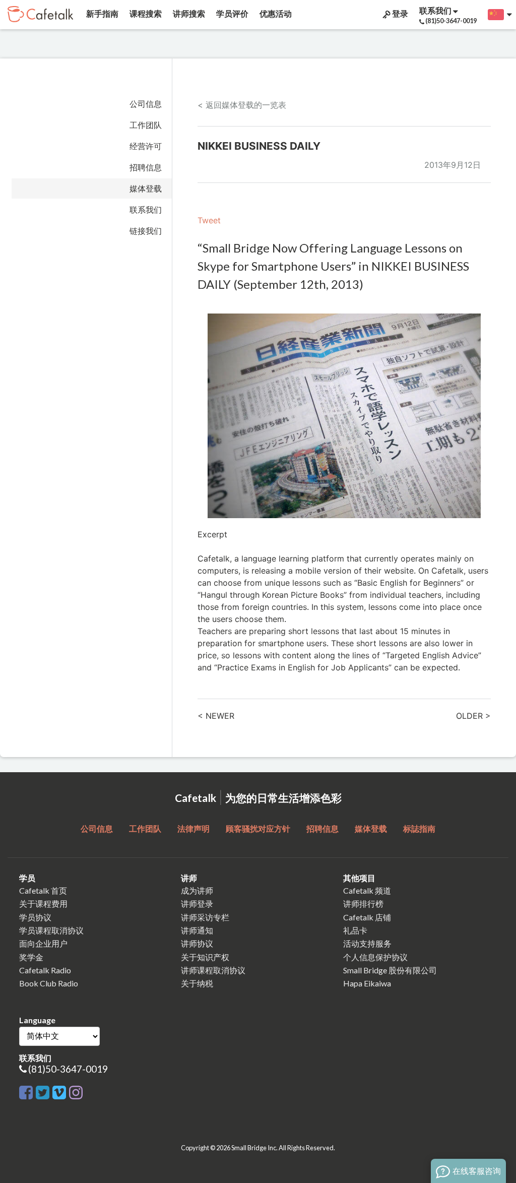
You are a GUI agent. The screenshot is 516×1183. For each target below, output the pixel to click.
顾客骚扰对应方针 (258, 828)
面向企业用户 (43, 943)
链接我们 (146, 231)
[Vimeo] (59, 1091)
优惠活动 (275, 13)
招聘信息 (146, 167)
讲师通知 (197, 930)
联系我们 (146, 210)
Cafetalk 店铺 (367, 917)
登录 (399, 13)
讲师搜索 (188, 13)
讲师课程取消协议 (213, 970)
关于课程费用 (43, 903)
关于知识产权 (205, 957)
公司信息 (146, 104)
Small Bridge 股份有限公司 (390, 970)
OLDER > (473, 716)
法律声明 (193, 828)
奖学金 (31, 957)
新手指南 (101, 13)
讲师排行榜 (363, 903)
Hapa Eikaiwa (367, 983)
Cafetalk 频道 (367, 890)
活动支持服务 (367, 943)
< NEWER (216, 716)
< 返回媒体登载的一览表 (242, 105)
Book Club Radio (48, 983)
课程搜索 (145, 13)
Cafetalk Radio (45, 970)
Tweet (209, 220)
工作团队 (146, 125)
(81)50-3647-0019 (68, 1069)
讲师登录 (197, 903)
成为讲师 (197, 890)
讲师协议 (197, 943)
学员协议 (35, 917)
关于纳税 (197, 983)
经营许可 (146, 146)
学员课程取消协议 (51, 930)
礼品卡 (355, 930)
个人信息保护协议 (375, 957)
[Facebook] (26, 1091)
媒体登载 (146, 188)
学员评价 (231, 13)
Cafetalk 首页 (43, 890)
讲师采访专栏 (205, 917)
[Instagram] (76, 1091)
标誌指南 (419, 828)
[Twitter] (42, 1091)
